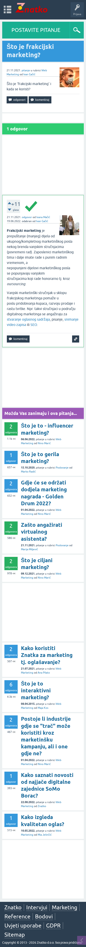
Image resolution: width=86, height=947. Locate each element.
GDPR (53, 925)
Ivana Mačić (43, 217)
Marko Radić (28, 471)
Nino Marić (44, 443)
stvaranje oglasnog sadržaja (28, 319)
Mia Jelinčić (45, 834)
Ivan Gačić (29, 74)
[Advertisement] (43, 165)
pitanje (26, 70)
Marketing (64, 907)
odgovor (27, 217)
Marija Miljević (29, 549)
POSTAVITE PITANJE (35, 30)
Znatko (42, 806)
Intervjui (36, 907)
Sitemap (14, 935)
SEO (33, 325)
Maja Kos (43, 707)
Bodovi (44, 916)
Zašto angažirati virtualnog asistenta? (41, 532)
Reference (17, 916)
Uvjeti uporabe (22, 925)
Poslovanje (62, 467)
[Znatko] (31, 7)
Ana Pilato (44, 672)
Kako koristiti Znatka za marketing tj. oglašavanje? (47, 655)
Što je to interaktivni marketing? (36, 690)
